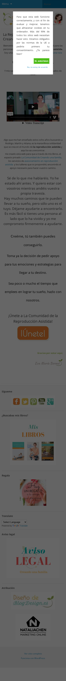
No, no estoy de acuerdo (37, 67)
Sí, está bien (41, 61)
